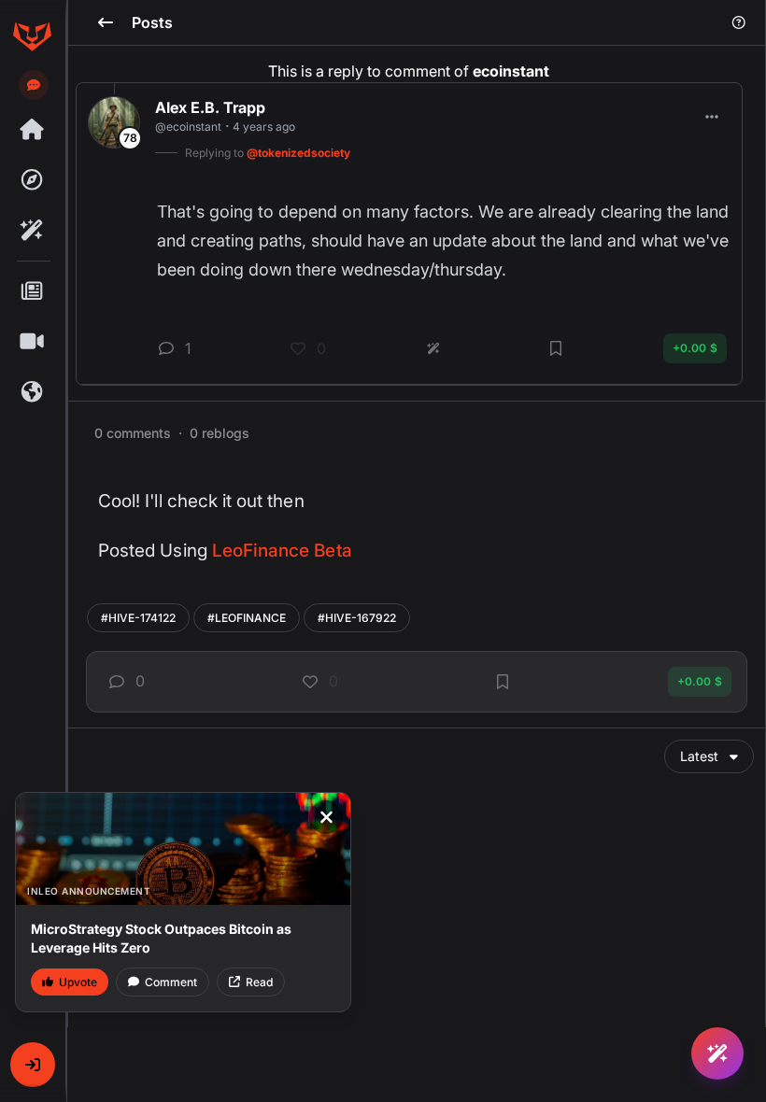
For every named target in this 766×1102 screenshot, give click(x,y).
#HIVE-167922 (357, 618)
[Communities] (31, 392)
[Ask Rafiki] (717, 1053)
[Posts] (31, 291)
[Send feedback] (34, 85)
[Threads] (31, 129)
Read (259, 982)
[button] (32, 1064)
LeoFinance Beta (282, 550)
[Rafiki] (31, 230)
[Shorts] (31, 341)
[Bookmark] (503, 682)
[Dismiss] (326, 817)
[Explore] (31, 180)
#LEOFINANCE (246, 618)
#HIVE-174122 (138, 618)
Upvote (78, 982)
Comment (171, 982)
